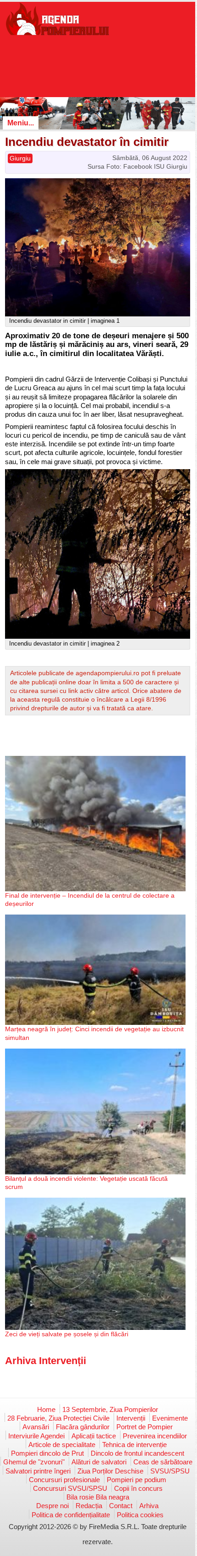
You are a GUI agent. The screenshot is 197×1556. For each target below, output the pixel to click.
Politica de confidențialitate (71, 1515)
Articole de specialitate (61, 1444)
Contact (120, 1505)
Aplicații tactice (93, 1436)
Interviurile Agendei (36, 1436)
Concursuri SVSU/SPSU (70, 1488)
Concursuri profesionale (64, 1480)
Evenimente (170, 1418)
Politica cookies (140, 1515)
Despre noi (52, 1505)
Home (46, 1409)
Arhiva (149, 1505)
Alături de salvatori (98, 1462)
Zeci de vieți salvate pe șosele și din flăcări (66, 1334)
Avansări (35, 1427)
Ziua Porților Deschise (110, 1471)
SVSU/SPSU (170, 1471)
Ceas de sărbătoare (162, 1462)
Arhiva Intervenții (45, 1360)
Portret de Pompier (144, 1427)
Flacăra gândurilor (82, 1427)
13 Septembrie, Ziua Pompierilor (110, 1409)
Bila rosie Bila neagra (97, 1497)
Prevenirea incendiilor (155, 1436)
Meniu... (20, 123)
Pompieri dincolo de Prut (47, 1453)
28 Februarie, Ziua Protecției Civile (58, 1418)
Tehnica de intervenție (134, 1444)
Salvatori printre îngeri (38, 1471)
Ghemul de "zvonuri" (34, 1462)
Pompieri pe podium (136, 1480)
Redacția (89, 1505)
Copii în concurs (138, 1488)
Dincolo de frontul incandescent (137, 1453)
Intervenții (130, 1418)
